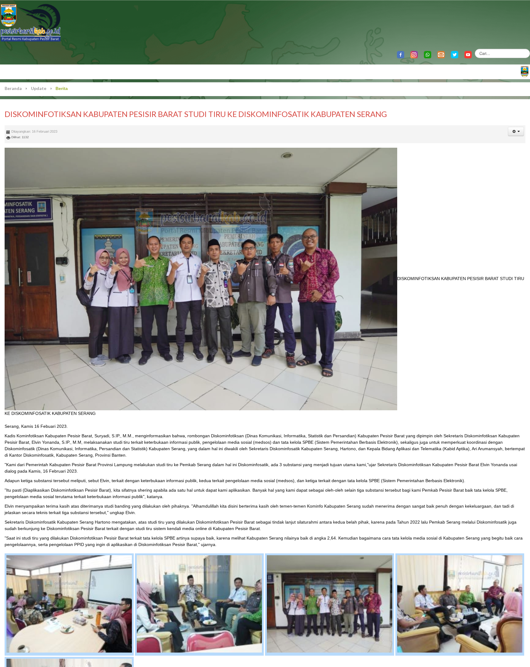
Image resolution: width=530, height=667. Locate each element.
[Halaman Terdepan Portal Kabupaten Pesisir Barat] (524, 71)
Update (38, 88)
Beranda (13, 88)
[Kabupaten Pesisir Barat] (30, 22)
